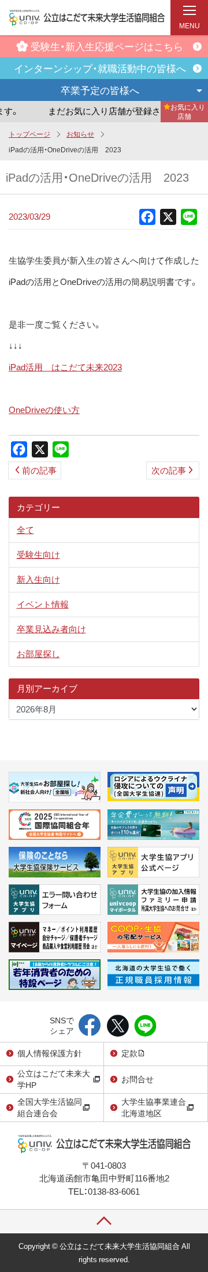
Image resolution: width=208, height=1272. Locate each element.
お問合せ (137, 1079)
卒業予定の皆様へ (100, 89)
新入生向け (38, 579)
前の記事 (39, 470)
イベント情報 (43, 604)
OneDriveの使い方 (44, 409)
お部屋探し (38, 653)
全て (25, 529)
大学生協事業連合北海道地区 (153, 1107)
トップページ (29, 134)
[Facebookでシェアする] (90, 1026)
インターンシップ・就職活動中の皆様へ (100, 68)
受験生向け (38, 554)
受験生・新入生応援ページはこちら (107, 46)
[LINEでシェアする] (145, 1026)
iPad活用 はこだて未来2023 (65, 367)
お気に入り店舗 (187, 111)
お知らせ (80, 134)
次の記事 (168, 470)
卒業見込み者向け (51, 628)
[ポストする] (118, 1026)
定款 (129, 1053)
